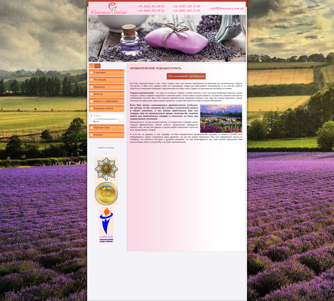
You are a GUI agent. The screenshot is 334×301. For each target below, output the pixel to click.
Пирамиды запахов (103, 108)
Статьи (97, 115)
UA (98, 66)
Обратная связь (102, 127)
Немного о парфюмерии (106, 101)
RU (92, 66)
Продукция (99, 87)
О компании (100, 72)
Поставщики (100, 79)
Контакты (98, 135)
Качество (98, 94)
